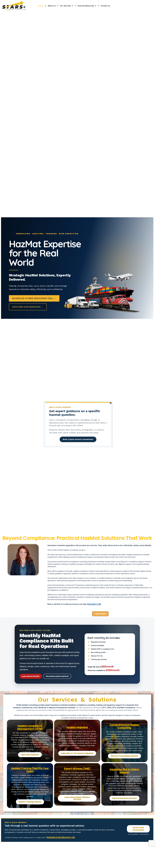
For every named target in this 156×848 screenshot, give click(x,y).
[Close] (111, 403)
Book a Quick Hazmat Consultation (78, 439)
